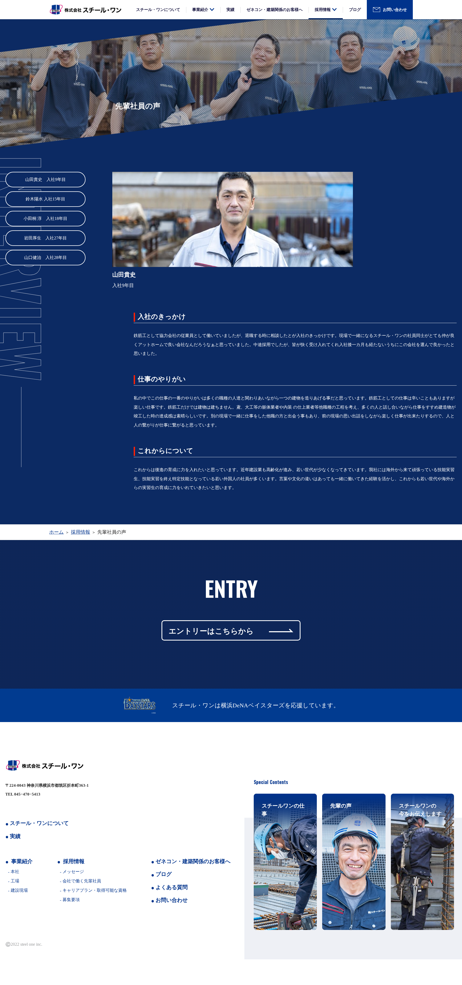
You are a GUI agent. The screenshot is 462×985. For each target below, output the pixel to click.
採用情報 (323, 9)
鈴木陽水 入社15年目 (45, 199)
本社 (15, 871)
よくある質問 (172, 887)
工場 (15, 881)
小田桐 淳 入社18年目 (45, 218)
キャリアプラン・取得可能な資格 (95, 890)
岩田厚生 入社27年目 (45, 238)
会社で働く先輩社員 (82, 881)
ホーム (56, 532)
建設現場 (19, 890)
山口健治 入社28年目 (45, 257)
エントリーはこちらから (211, 630)
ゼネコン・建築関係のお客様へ (275, 9)
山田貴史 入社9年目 (45, 179)
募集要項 (71, 899)
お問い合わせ (395, 9)
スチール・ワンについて (158, 9)
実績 (230, 9)
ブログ (355, 9)
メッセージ (73, 871)
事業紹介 (200, 9)
